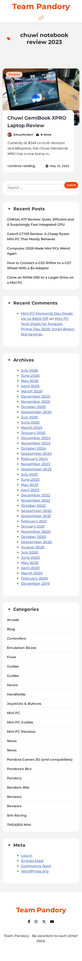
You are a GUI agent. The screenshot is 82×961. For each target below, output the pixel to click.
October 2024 (33, 448)
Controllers (16, 638)
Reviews (14, 74)
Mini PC (13, 713)
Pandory (14, 778)
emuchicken (23, 134)
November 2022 (35, 500)
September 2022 (36, 511)
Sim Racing (16, 815)
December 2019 (35, 584)
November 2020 (36, 532)
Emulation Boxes (22, 648)
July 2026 (29, 370)
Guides (13, 666)
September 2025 (36, 412)
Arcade (13, 620)
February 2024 (34, 459)
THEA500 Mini (19, 825)
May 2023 (29, 485)
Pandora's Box (19, 769)
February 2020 (34, 578)
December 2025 (35, 396)
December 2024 (36, 438)
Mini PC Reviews (21, 731)
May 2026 (29, 381)
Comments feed (36, 866)
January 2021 (33, 526)
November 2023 (35, 464)
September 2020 (36, 542)
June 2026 (30, 376)
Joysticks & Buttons (24, 704)
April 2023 (30, 490)
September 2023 (36, 469)
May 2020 (29, 563)
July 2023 (29, 474)
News (12, 741)
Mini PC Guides (20, 722)
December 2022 (35, 495)
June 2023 (30, 480)
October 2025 (33, 407)
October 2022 (33, 506)
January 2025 (33, 433)
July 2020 (29, 552)
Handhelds (16, 694)
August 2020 (32, 547)
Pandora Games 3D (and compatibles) (39, 759)
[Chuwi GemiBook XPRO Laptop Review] (41, 96)
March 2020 (32, 573)
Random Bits (18, 787)
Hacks (12, 685)
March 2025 (31, 428)
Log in (26, 856)
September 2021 (36, 516)
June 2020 (30, 558)
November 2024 (36, 443)
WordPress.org (35, 871)
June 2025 (30, 422)
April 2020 (30, 568)
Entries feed (32, 861)
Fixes (11, 657)
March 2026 (31, 391)
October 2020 (33, 537)
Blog (11, 629)
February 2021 (34, 521)
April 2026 (30, 386)
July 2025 (29, 417)
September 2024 (36, 454)
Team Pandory (41, 6)
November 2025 (35, 402)
